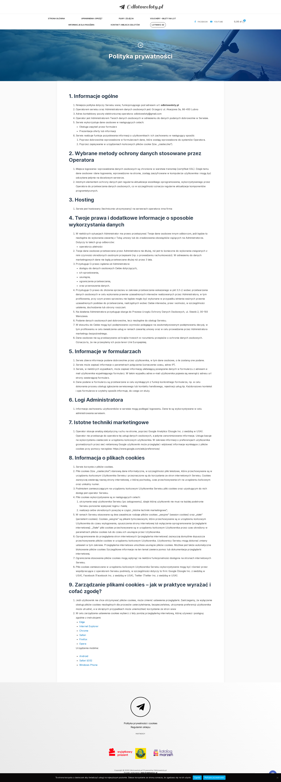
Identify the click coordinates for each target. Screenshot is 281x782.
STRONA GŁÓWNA (56, 18)
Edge (82, 622)
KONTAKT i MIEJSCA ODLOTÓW (125, 25)
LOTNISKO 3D (158, 25)
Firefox (83, 639)
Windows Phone (88, 664)
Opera (82, 643)
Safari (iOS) (85, 660)
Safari (82, 635)
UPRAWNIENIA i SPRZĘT (91, 18)
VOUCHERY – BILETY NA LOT (163, 18)
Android (83, 656)
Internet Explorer (88, 626)
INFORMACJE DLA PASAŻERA (81, 25)
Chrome (83, 630)
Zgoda (197, 777)
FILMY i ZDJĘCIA (126, 18)
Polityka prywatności (214, 777)
